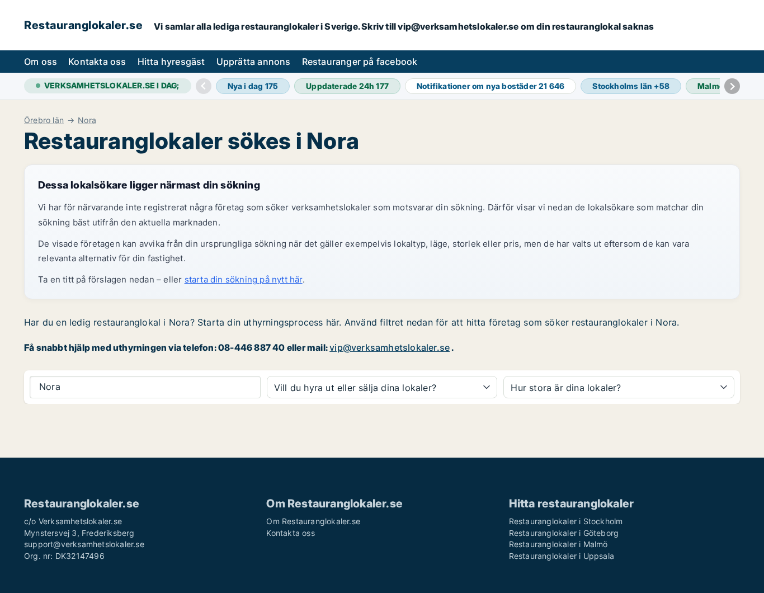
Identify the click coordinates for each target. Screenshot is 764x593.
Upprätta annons (253, 61)
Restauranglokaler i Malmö (558, 544)
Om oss (40, 61)
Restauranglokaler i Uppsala (561, 556)
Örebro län (44, 120)
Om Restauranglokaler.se (313, 521)
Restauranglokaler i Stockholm (566, 521)
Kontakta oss (97, 61)
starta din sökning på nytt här (244, 279)
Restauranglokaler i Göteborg (564, 533)
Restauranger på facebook (360, 61)
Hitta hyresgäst (171, 61)
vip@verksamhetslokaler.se (389, 347)
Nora (87, 120)
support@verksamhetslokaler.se (84, 544)
